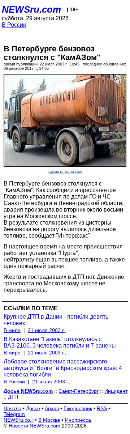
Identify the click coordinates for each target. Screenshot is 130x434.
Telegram (14, 414)
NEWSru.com (31, 9)
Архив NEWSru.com (65, 172)
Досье (33, 408)
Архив (52, 408)
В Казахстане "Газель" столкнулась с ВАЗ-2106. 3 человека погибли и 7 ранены (60, 342)
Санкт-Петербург (78, 391)
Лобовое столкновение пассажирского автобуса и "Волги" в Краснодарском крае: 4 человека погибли (63, 368)
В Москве (49, 420)
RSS (102, 408)
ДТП (13, 397)
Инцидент (115, 391)
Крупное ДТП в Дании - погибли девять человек (56, 320)
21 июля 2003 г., (47, 330)
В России (14, 25)
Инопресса (78, 420)
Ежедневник (78, 408)
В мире (12, 330)
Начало (12, 408)
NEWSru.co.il (19, 420)
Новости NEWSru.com (34, 426)
